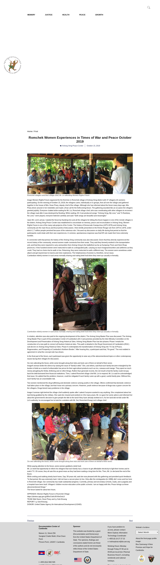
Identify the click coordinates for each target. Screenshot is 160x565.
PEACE (82, 15)
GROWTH (99, 15)
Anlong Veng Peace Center (72, 146)
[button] (149, 7)
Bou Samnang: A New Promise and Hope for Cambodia (144, 547)
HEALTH (65, 15)
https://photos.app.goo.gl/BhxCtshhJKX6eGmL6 (46, 496)
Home (29, 131)
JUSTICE (48, 15)
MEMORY (31, 15)
